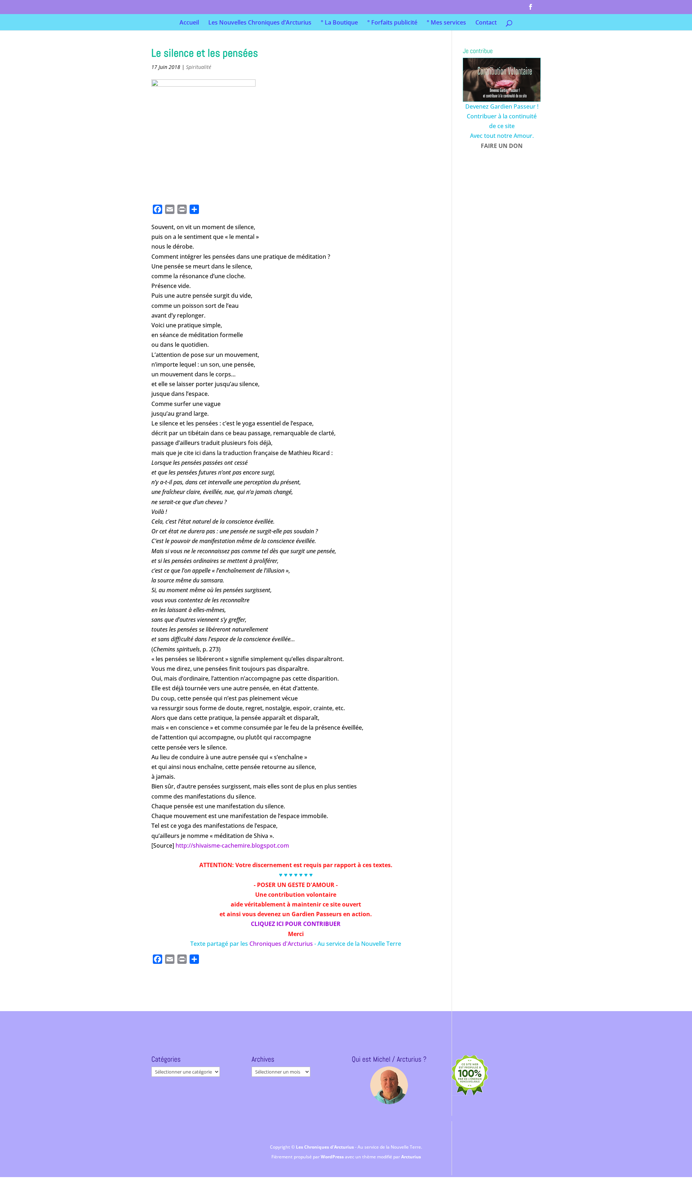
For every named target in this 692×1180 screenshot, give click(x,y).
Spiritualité (198, 67)
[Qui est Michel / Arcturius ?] (389, 1085)
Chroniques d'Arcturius (281, 944)
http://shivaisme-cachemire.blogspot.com (232, 845)
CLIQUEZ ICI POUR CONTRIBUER (296, 924)
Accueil (189, 23)
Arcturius (411, 1157)
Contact (486, 23)
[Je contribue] (502, 80)
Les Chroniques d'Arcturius (325, 1147)
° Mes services (446, 23)
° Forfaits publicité (392, 23)
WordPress (333, 1157)
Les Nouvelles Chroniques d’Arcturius (259, 23)
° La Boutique (339, 23)
